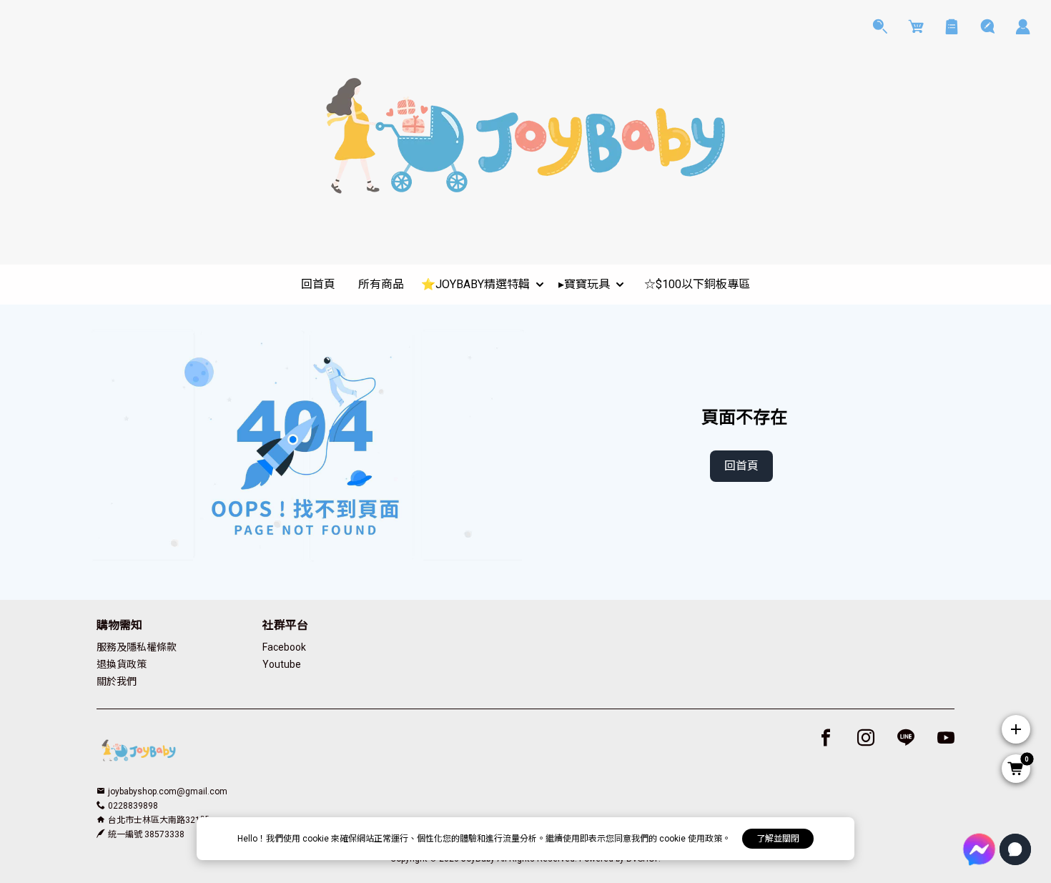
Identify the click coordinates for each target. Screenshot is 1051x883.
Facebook (284, 647)
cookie (316, 839)
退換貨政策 (122, 664)
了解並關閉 (777, 839)
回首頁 (741, 466)
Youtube (281, 664)
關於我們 (117, 681)
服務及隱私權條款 (137, 647)
